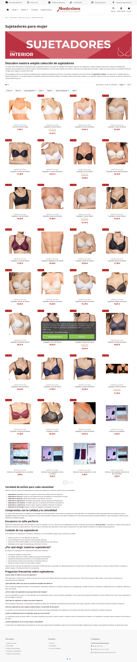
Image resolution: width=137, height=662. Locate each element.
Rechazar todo (55, 337)
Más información (48, 332)
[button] (15, 10)
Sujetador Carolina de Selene (52, 171)
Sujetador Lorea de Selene (20, 261)
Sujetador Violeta (52, 431)
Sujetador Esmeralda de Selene (117, 171)
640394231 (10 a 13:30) (101, 649)
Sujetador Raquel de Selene (84, 342)
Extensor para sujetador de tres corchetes (52, 473)
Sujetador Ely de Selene (85, 171)
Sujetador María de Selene (117, 261)
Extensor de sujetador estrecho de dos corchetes (117, 473)
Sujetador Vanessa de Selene (20, 431)
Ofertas (51, 643)
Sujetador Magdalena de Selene (52, 261)
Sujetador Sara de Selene (52, 387)
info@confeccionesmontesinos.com (104, 652)
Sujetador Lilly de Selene (84, 216)
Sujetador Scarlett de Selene (84, 387)
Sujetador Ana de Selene (52, 127)
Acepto (82, 337)
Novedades (53, 646)
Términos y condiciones (13, 651)
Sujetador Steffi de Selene (117, 387)
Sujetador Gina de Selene (20, 216)
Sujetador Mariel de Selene (20, 301)
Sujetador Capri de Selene (117, 127)
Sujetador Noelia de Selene (20, 342)
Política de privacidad (13, 648)
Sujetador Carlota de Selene (20, 171)
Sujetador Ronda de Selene (117, 342)
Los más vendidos (55, 648)
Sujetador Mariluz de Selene (52, 301)
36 (128, 85)
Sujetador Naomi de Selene (84, 301)
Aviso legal (9, 646)
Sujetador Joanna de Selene (52, 216)
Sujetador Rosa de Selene (20, 387)
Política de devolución (13, 654)
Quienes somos (11, 643)
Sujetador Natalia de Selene (117, 301)
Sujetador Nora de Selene (52, 342)
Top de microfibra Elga (20, 127)
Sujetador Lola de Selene (117, 216)
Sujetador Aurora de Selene (84, 127)
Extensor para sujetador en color (84, 472)
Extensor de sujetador (117, 431)
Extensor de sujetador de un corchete (20, 472)
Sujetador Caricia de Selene (84, 431)
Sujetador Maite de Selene (84, 261)
